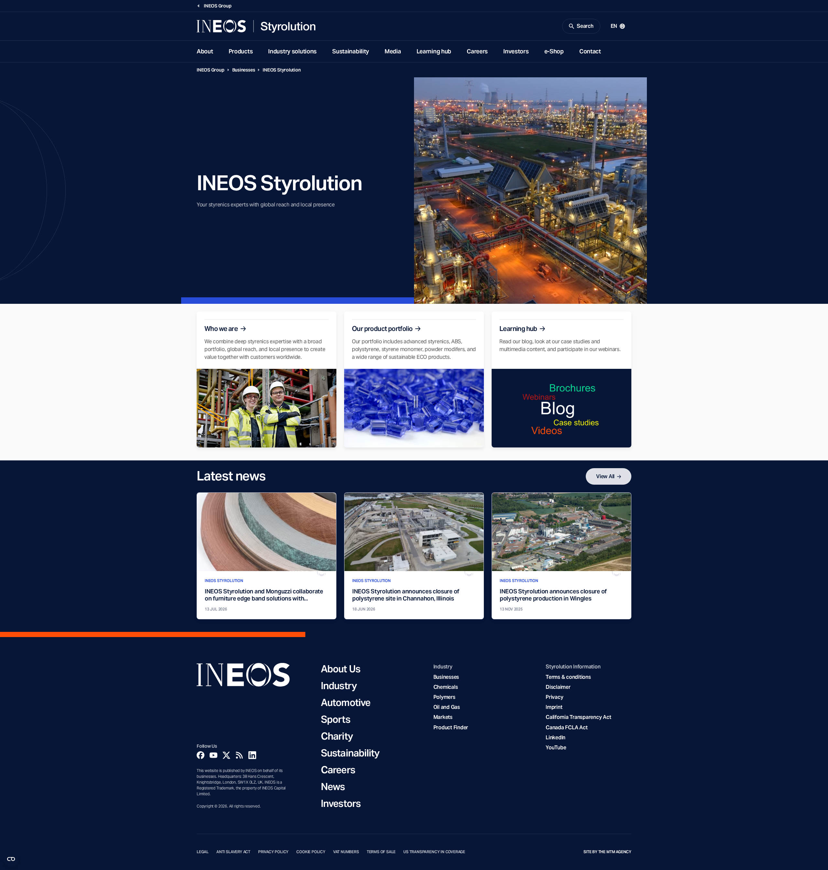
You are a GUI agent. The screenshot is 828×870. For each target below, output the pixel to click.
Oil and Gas (446, 707)
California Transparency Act (578, 717)
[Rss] (239, 755)
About (205, 51)
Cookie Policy (310, 852)
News (333, 786)
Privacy (554, 697)
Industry (339, 685)
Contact (590, 51)
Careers (477, 51)
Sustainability (350, 51)
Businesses (243, 70)
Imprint (554, 707)
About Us (340, 669)
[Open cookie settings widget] (11, 859)
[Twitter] (226, 755)
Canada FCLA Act (566, 727)
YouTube (556, 747)
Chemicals (445, 687)
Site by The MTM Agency (607, 852)
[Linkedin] (252, 755)
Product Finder (450, 727)
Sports (335, 719)
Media (393, 51)
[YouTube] (213, 755)
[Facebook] (200, 755)
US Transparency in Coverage (434, 852)
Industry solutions (292, 51)
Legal (203, 852)
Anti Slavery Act (233, 852)
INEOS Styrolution (281, 70)
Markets (442, 717)
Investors (515, 51)
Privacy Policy (273, 852)
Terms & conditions (568, 677)
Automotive (345, 702)
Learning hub (434, 51)
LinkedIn (555, 737)
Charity (337, 736)
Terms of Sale (381, 852)
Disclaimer (558, 687)
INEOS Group (210, 70)
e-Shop (554, 51)
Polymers (444, 697)
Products (241, 51)
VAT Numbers (346, 852)
